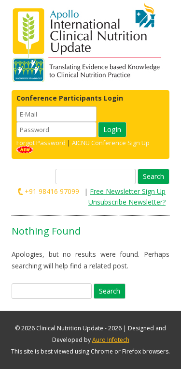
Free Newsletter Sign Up (128, 191)
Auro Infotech (110, 340)
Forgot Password (41, 142)
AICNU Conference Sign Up (111, 142)
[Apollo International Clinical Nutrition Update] (89, 43)
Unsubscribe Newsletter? (127, 202)
